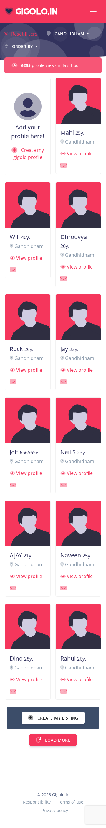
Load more (57, 740)
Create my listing (57, 718)
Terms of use (70, 802)
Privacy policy (55, 810)
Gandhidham (69, 34)
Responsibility (37, 802)
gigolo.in (35, 11)
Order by (22, 46)
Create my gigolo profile (28, 153)
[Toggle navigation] (93, 11)
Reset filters (23, 34)
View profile (79, 153)
